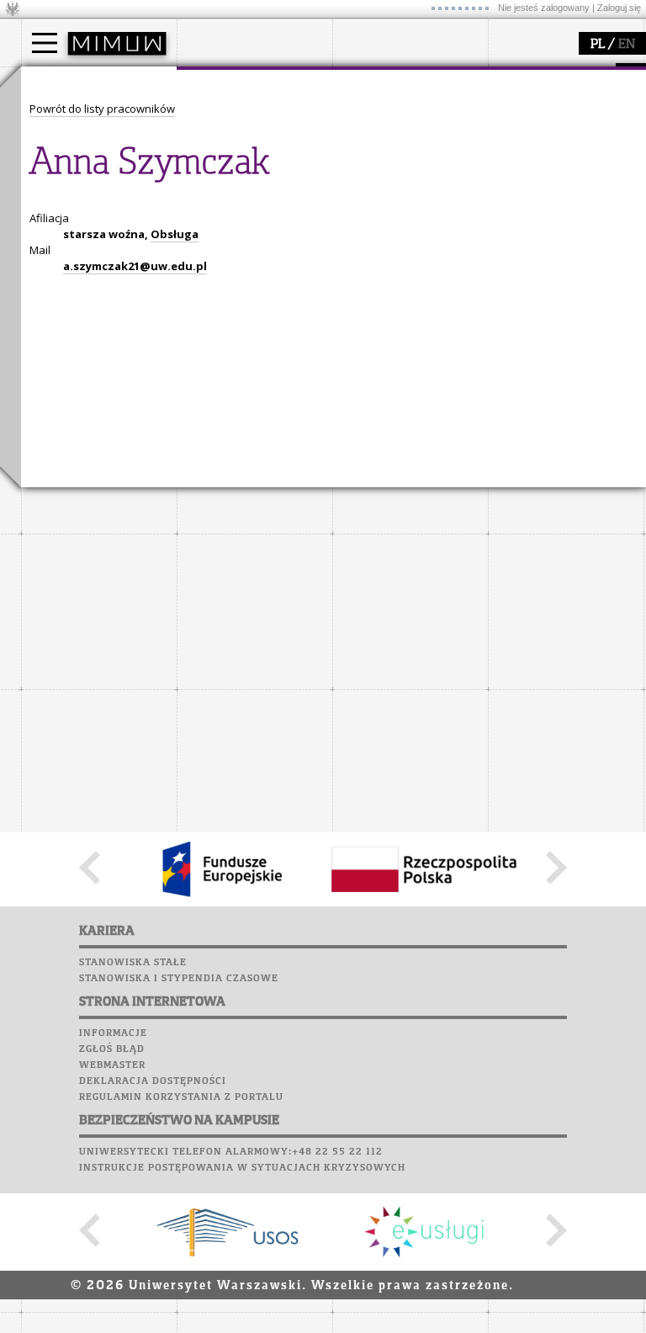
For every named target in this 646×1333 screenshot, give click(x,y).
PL (597, 44)
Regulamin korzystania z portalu (181, 1097)
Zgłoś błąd (112, 1049)
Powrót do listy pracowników (102, 108)
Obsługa (175, 234)
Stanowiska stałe (133, 963)
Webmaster (112, 1065)
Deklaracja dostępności (152, 1081)
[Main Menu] (45, 43)
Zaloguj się (619, 8)
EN (626, 44)
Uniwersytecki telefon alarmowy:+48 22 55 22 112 (231, 1152)
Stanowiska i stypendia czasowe (178, 979)
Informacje (113, 1033)
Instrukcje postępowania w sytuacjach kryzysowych (242, 1168)
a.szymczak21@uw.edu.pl (135, 266)
